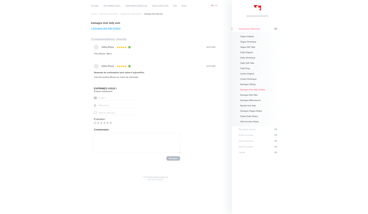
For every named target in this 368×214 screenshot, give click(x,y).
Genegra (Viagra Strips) (251, 111)
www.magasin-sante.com (158, 177)
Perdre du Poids (257, 135)
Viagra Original (247, 36)
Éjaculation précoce (257, 129)
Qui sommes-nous (112, 6)
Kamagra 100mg (247, 84)
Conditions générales (136, 6)
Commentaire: (101, 129)
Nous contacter (160, 6)
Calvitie (257, 152)
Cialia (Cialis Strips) (249, 116)
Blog (184, 6)
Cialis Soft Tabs (247, 63)
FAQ (175, 6)
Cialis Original (246, 52)
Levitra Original (247, 73)
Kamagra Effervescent (250, 100)
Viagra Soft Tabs (247, 47)
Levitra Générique (248, 79)
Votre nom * (104, 105)
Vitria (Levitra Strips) (249, 121)
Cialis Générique (247, 58)
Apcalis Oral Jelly (248, 105)
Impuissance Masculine (108, 14)
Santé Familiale (257, 147)
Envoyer (173, 158)
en (216, 6)
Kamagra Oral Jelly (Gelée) (131, 14)
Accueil (95, 6)
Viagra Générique (248, 42)
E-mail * (102, 98)
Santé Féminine (257, 141)
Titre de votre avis (107, 113)
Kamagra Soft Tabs (249, 95)
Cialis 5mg (245, 68)
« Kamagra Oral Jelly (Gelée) (106, 28)
